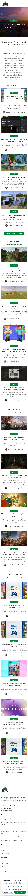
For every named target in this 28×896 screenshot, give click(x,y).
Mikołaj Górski (4, 850)
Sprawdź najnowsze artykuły (14, 233)
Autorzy (3, 845)
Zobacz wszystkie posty (14, 244)
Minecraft (14, 20)
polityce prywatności (16, 889)
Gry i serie (14, 434)
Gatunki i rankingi (5, 869)
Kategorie (4, 857)
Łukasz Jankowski (5, 853)
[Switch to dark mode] (22, 3)
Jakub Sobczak (4, 848)
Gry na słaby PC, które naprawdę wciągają (11, 840)
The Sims (14, 92)
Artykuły (4, 815)
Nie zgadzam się (8, 892)
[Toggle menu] (25, 3)
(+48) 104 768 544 (7, 808)
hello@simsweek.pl (7, 810)
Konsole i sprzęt (5, 863)
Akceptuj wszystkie (20, 892)
